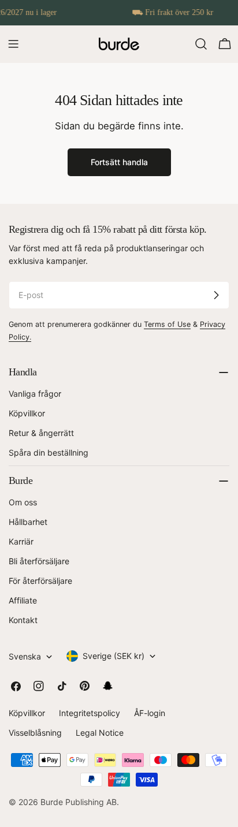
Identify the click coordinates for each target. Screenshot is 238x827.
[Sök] (201, 43)
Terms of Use (167, 324)
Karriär (21, 541)
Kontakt (23, 620)
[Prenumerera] (216, 295)
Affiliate (23, 600)
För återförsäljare (40, 581)
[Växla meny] (13, 43)
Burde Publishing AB (78, 802)
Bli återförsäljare (39, 561)
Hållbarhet (28, 522)
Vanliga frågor (35, 393)
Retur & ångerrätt (41, 433)
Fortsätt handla (119, 162)
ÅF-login (149, 713)
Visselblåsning (35, 732)
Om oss (23, 502)
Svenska (25, 656)
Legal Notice (100, 732)
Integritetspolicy (89, 713)
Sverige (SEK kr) (113, 656)
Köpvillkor (27, 413)
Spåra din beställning (48, 452)
